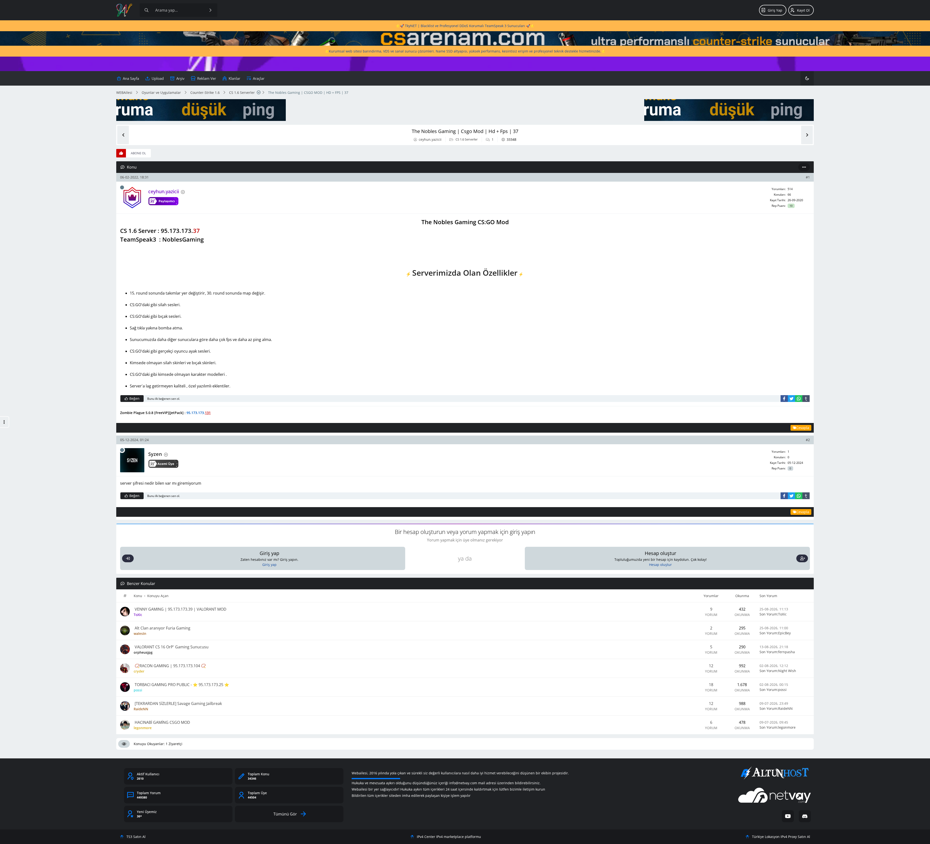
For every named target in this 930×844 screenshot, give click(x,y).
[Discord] (805, 816)
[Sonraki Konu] (807, 135)
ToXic (782, 614)
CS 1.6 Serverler (242, 92)
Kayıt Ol (803, 10)
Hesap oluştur (660, 564)
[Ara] (210, 10)
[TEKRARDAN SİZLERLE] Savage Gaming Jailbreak (178, 703)
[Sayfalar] (259, 92)
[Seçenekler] (804, 167)
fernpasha (786, 652)
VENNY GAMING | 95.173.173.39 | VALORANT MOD (180, 609)
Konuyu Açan (158, 595)
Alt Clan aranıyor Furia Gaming (162, 628)
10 (791, 205)
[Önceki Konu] (123, 135)
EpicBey (784, 633)
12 (711, 665)
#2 (808, 439)
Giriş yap (269, 564)
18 (711, 684)
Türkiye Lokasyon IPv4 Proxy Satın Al (781, 836)
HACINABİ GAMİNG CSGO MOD (162, 722)
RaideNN (785, 708)
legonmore (787, 727)
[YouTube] (788, 816)
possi (782, 689)
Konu (138, 595)
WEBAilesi (124, 92)
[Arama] (146, 10)
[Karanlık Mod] (807, 78)
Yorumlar (711, 595)
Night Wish (787, 670)
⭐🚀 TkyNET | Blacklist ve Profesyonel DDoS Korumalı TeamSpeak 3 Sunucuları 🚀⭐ (465, 25)
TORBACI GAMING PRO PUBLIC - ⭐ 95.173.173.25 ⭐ (181, 684)
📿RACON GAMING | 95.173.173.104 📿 (170, 665)
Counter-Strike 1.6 (205, 92)
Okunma (742, 595)
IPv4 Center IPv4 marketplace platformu (449, 836)
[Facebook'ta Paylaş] (784, 398)
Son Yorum (768, 595)
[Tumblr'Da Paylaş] (806, 398)
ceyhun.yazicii (430, 139)
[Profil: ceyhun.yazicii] (132, 197)
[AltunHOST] (774, 773)
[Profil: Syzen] (132, 460)
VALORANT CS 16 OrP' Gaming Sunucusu (171, 647)
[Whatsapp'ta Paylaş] (798, 398)
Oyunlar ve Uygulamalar (161, 92)
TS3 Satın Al (136, 836)
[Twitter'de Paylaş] (791, 398)
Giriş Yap (775, 10)
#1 (808, 177)
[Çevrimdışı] (122, 187)
